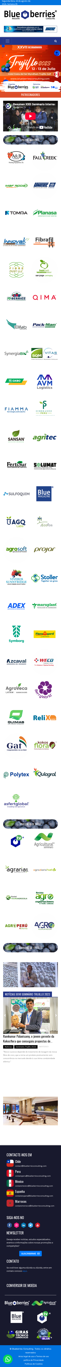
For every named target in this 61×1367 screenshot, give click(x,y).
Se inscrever (30, 1253)
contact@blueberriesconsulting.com (30, 1166)
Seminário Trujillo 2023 (26, 1047)
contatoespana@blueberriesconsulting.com (34, 1195)
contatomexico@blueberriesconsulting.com (34, 1186)
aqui (25, 1271)
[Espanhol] (45, 2)
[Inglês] (48, 2)
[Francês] (52, 2)
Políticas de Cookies (34, 1364)
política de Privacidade (34, 1360)
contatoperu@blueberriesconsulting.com (33, 1176)
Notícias (8, 1047)
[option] (30, 1031)
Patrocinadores (30, 95)
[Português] (56, 2)
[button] (7, 974)
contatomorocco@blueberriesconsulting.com (34, 1205)
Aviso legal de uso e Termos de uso (33, 1356)
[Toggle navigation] (7, 41)
